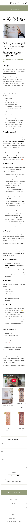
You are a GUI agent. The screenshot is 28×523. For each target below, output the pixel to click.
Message (3, 459)
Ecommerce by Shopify (16, 521)
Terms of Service (15, 481)
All (8, 14)
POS (8, 521)
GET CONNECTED (13, 510)
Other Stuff (14, 507)
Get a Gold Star (9, 265)
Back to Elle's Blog (15, 492)
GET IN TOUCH (13, 499)
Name (2, 443)
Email (3, 451)
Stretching (11, 14)
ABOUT (14, 503)
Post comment (14, 475)
